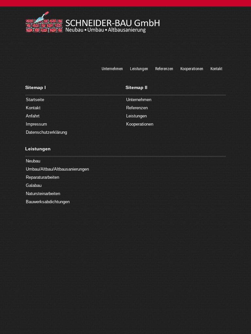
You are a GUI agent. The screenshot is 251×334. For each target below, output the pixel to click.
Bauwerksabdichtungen (48, 201)
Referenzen (137, 107)
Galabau (34, 185)
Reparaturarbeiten (42, 177)
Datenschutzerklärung (46, 132)
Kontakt (33, 107)
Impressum (36, 124)
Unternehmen (138, 99)
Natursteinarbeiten (43, 193)
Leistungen (136, 116)
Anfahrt (33, 116)
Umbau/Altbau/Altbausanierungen (57, 169)
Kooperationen (139, 124)
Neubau (33, 161)
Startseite (35, 99)
